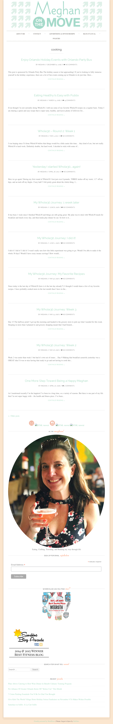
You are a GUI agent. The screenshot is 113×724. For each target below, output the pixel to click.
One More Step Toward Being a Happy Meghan (56, 380)
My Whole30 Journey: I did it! (56, 238)
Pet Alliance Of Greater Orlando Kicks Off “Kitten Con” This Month (35, 689)
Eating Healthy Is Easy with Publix (56, 95)
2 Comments (69, 386)
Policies (56, 38)
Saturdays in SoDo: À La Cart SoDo (22, 704)
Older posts (13, 416)
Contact (37, 34)
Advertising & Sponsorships (62, 34)
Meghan (41, 65)
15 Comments (69, 100)
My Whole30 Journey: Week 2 (56, 345)
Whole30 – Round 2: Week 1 (56, 131)
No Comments (71, 65)
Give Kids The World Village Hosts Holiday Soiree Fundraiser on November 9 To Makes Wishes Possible (49, 699)
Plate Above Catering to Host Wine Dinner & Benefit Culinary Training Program (40, 683)
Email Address (18, 564)
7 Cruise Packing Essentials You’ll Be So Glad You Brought (31, 694)
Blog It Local (89, 34)
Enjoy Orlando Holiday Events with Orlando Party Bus (56, 59)
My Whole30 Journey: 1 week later (56, 202)
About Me (20, 34)
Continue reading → (56, 79)
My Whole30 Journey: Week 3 (56, 309)
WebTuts (76, 721)
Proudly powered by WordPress (44, 721)
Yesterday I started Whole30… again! (56, 166)
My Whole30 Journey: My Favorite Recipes (56, 274)
